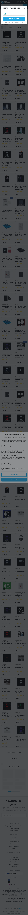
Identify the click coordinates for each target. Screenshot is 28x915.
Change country (14, 18)
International (10, 14)
